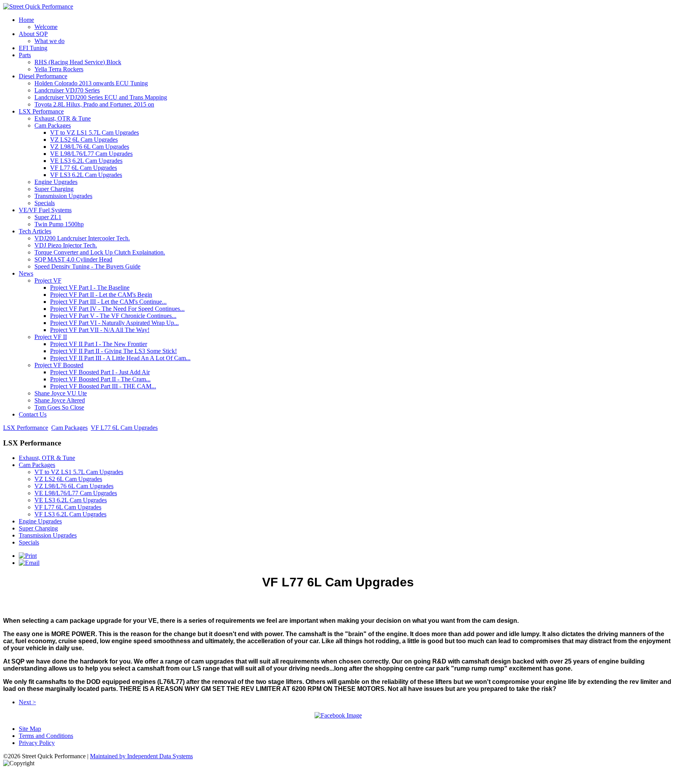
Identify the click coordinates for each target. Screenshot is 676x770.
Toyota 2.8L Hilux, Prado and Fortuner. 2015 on (94, 104)
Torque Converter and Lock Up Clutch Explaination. (99, 252)
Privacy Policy (37, 742)
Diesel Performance (43, 76)
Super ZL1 (47, 217)
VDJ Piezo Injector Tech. (65, 245)
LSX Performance (41, 111)
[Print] (28, 555)
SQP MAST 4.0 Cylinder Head (73, 259)
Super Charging (54, 189)
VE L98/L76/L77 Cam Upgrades (91, 153)
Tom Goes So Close (59, 407)
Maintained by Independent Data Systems (141, 756)
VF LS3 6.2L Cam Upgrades (86, 174)
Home (26, 19)
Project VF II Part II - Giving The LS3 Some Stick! (113, 351)
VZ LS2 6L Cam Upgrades (84, 139)
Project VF (47, 280)
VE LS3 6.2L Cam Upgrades (86, 160)
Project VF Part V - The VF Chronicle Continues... (113, 315)
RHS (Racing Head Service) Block (77, 62)
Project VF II (50, 337)
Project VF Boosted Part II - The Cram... (100, 379)
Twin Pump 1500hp (59, 224)
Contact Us (33, 414)
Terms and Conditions (46, 735)
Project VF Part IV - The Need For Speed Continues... (117, 308)
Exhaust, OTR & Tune (62, 118)
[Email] (29, 562)
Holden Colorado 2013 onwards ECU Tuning (91, 83)
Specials (44, 203)
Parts (25, 55)
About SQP (33, 34)
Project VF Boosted (58, 365)
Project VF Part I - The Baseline (89, 287)
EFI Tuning (33, 48)
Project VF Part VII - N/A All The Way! (99, 329)
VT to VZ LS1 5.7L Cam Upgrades (94, 132)
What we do (49, 41)
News (26, 273)
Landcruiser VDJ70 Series (67, 90)
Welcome (46, 26)
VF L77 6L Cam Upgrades (83, 167)
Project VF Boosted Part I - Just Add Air (100, 372)
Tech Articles (35, 231)
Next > (27, 702)
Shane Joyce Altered (59, 400)
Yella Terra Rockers (58, 69)
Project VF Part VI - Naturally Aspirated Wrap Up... (114, 322)
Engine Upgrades (55, 182)
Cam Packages (52, 125)
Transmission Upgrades (63, 196)
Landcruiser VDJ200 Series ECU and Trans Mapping (100, 97)
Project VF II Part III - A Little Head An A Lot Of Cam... (120, 358)
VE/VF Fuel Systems (45, 210)
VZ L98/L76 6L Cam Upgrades (89, 146)
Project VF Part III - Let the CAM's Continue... (108, 301)
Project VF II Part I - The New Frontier (98, 344)
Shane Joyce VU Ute (60, 393)
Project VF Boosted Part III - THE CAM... (103, 386)
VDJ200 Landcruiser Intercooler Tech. (82, 238)
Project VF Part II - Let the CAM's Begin (101, 294)
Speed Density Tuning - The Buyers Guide (87, 266)
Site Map (30, 728)
